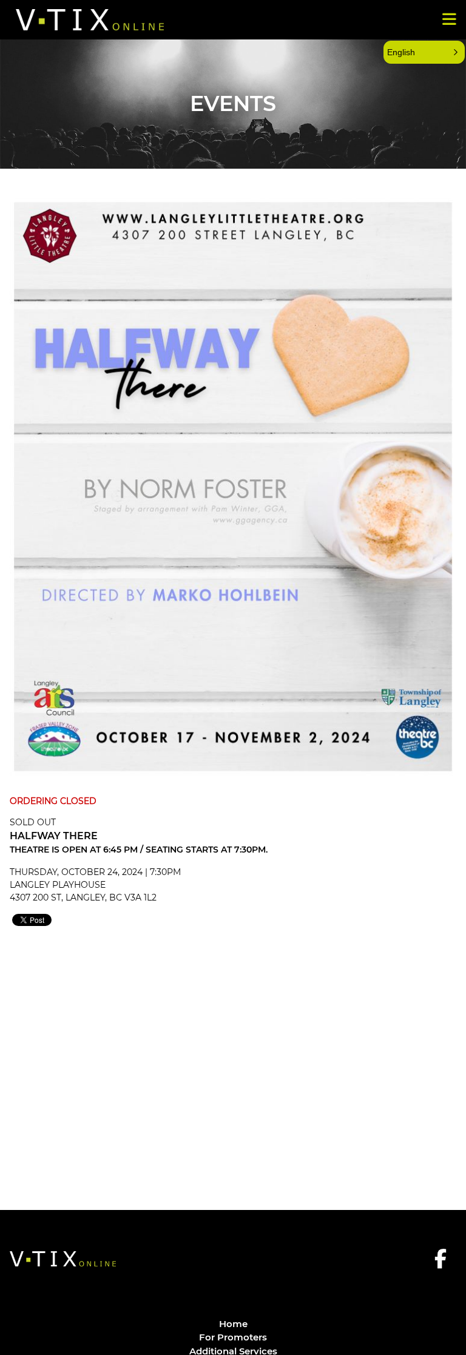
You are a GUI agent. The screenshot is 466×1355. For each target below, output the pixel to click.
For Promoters (233, 1337)
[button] (424, 52)
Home (233, 1324)
